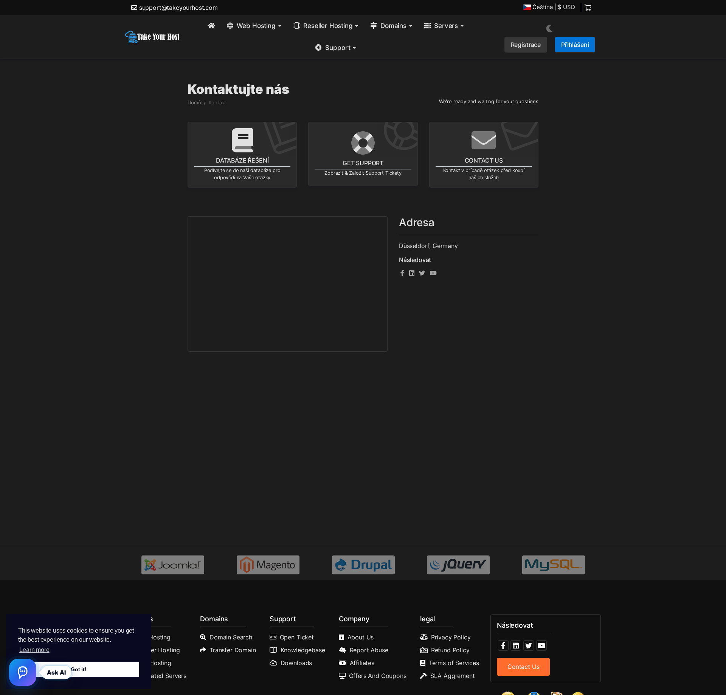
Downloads (296, 663)
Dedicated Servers (160, 675)
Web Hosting (153, 637)
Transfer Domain (232, 650)
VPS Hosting (153, 663)
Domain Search (230, 637)
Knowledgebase (303, 650)
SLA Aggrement (452, 675)
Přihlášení (575, 44)
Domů (194, 102)
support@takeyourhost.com (178, 7)
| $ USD (553, 7)
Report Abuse (369, 650)
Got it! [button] (79, 669)
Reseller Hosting (157, 650)
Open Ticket (297, 637)
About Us (360, 637)
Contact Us (523, 666)
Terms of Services (454, 663)
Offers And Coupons (377, 675)
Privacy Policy (451, 637)
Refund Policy (450, 650)
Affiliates (362, 663)
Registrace (526, 44)
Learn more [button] (34, 650)
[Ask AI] (22, 672)
